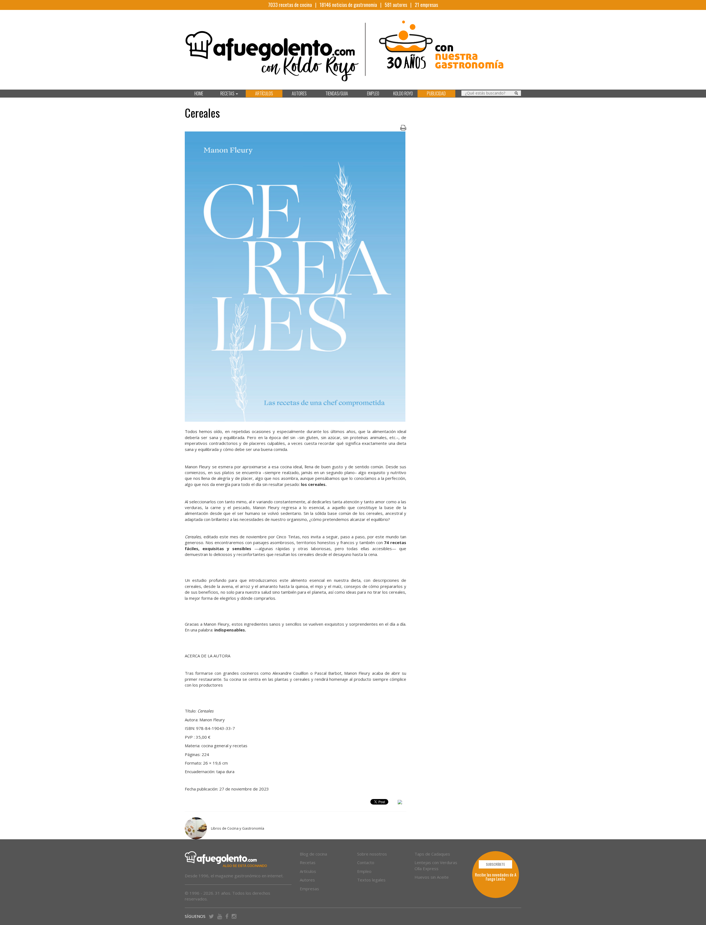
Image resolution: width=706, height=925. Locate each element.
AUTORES (299, 93)
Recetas (307, 862)
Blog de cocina (313, 854)
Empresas (309, 888)
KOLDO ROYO (403, 93)
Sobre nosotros (372, 854)
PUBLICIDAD (436, 93)
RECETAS (227, 93)
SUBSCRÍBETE (495, 864)
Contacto (365, 862)
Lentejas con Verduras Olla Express (435, 865)
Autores (307, 880)
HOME (198, 93)
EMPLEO (373, 93)
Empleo (364, 871)
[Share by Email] (400, 803)
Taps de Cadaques (432, 854)
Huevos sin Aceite (431, 877)
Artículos (308, 871)
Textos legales (371, 880)
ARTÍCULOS (264, 93)
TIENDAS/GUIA (336, 93)
